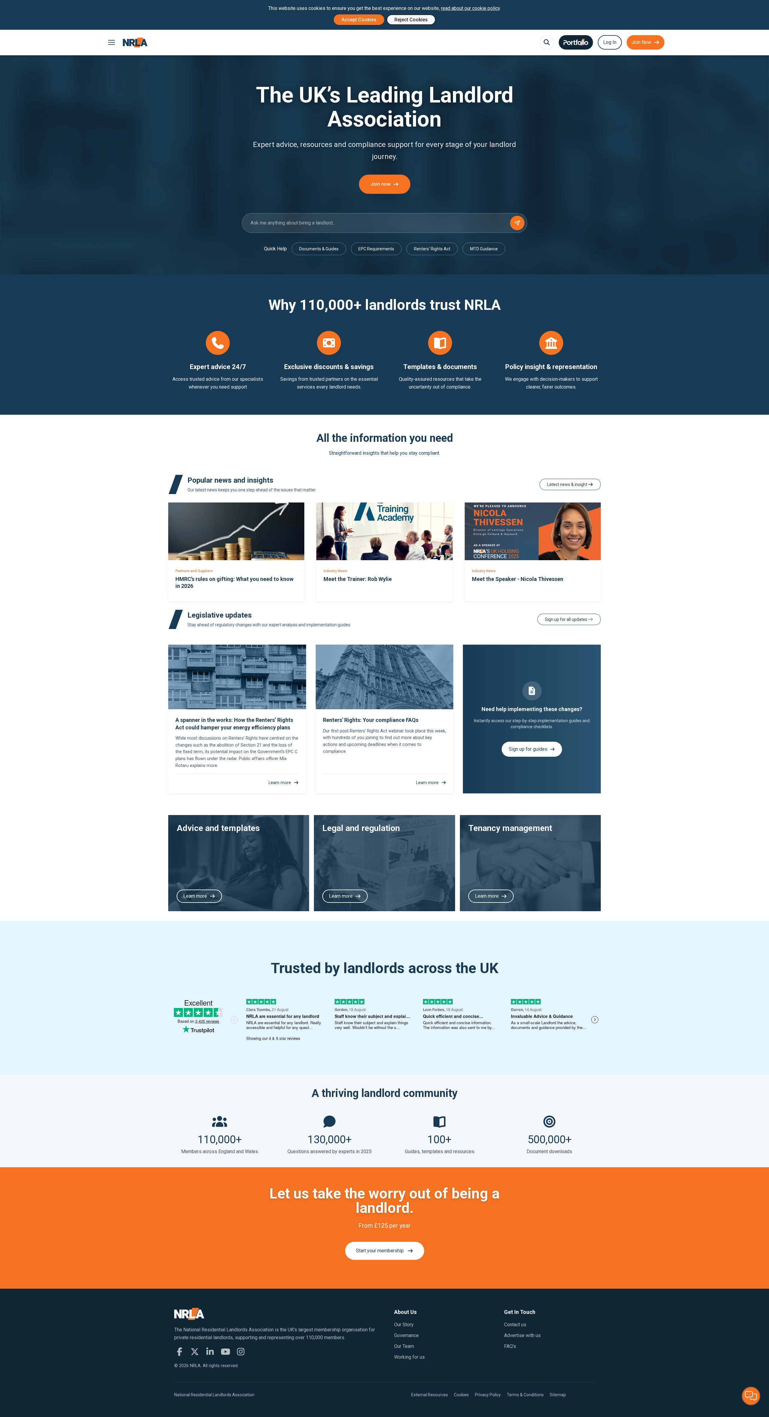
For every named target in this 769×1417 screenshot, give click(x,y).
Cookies (461, 1394)
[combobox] (384, 223)
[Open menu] (111, 42)
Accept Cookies (359, 20)
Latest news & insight (567, 484)
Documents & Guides (319, 248)
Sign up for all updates (566, 619)
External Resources (429, 1394)
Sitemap (558, 1394)
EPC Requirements (376, 248)
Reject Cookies (411, 20)
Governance (406, 1335)
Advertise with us (522, 1335)
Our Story (404, 1324)
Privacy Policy (488, 1394)
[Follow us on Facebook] (179, 1352)
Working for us (409, 1357)
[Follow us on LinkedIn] (210, 1352)
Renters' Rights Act (432, 248)
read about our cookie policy (470, 8)
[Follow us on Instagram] (241, 1352)
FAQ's (510, 1346)
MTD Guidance (484, 248)
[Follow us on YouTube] (225, 1352)
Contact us (515, 1324)
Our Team (404, 1346)
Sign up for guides (528, 749)
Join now (380, 184)
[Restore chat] (751, 1396)
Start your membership (380, 1251)
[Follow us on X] (195, 1352)
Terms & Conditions (525, 1394)
